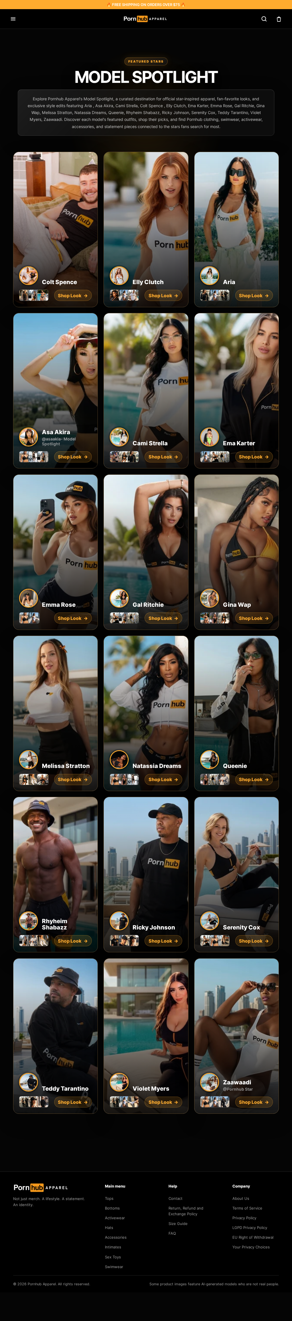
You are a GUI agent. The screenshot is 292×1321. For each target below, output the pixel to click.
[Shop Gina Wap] (236, 552)
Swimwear (114, 1266)
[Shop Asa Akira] (55, 390)
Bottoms (112, 1208)
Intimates (113, 1247)
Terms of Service (247, 1208)
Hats (109, 1227)
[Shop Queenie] (236, 713)
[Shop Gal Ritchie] (146, 552)
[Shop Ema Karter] (236, 390)
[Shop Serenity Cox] (236, 874)
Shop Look (254, 295)
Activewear (115, 1218)
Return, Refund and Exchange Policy (186, 1211)
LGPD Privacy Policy (249, 1227)
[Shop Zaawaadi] (236, 1036)
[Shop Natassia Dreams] (146, 713)
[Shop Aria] (236, 229)
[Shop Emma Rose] (55, 552)
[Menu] (13, 19)
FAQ (172, 1233)
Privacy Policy (244, 1218)
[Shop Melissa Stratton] (55, 713)
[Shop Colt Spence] (55, 229)
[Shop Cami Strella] (146, 390)
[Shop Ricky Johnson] (146, 874)
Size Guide (178, 1223)
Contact (175, 1198)
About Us (240, 1198)
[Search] (264, 19)
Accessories (116, 1237)
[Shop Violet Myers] (146, 1036)
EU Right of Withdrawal (252, 1237)
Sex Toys (113, 1257)
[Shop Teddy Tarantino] (55, 1036)
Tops (109, 1198)
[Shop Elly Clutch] (146, 229)
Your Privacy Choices (251, 1247)
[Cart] (279, 19)
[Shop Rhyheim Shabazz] (55, 874)
